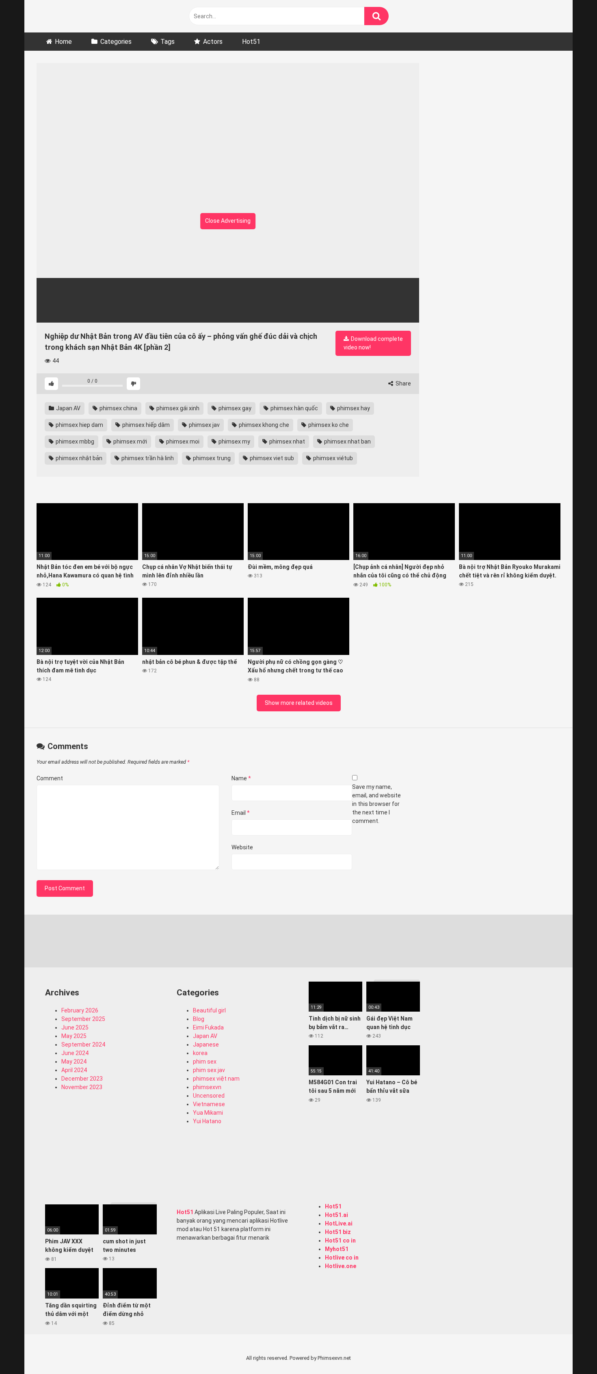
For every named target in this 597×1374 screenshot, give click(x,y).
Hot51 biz (338, 1232)
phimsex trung (211, 458)
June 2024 (75, 1053)
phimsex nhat (286, 441)
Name (241, 778)
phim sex (204, 1061)
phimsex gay (234, 408)
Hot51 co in (340, 1240)
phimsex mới (129, 441)
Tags (167, 41)
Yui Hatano (207, 1121)
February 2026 (79, 1010)
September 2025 (83, 1019)
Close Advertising (228, 221)
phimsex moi (182, 441)
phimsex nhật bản (78, 458)
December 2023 (82, 1078)
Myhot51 (336, 1249)
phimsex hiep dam (78, 425)
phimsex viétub (332, 458)
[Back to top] (570, 1349)
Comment (50, 778)
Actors (213, 41)
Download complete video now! (373, 343)
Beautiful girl (209, 1010)
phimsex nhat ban (347, 441)
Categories (116, 41)
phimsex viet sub (271, 458)
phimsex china (117, 408)
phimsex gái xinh (177, 408)
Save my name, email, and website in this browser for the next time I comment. (376, 804)
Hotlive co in (342, 1257)
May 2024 (74, 1061)
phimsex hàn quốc (293, 408)
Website (242, 847)
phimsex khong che (263, 425)
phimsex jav (204, 425)
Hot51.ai (336, 1215)
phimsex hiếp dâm (145, 425)
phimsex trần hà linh (147, 458)
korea (200, 1053)
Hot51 (251, 41)
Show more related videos (299, 703)
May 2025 (74, 1036)
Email (240, 813)
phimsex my (233, 441)
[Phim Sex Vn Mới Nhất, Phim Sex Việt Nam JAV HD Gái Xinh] (97, 14)
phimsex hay (353, 408)
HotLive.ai (339, 1223)
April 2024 (74, 1070)
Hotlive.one (340, 1266)
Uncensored (209, 1095)
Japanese (206, 1044)
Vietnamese (209, 1104)
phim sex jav (209, 1070)
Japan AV (67, 408)
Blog (198, 1019)
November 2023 (81, 1087)
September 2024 (83, 1044)
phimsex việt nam (216, 1078)
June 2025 (75, 1027)
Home (63, 41)
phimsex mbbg (74, 441)
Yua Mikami (208, 1112)
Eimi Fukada (208, 1027)
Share (402, 383)
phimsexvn (207, 1087)
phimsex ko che (328, 425)
